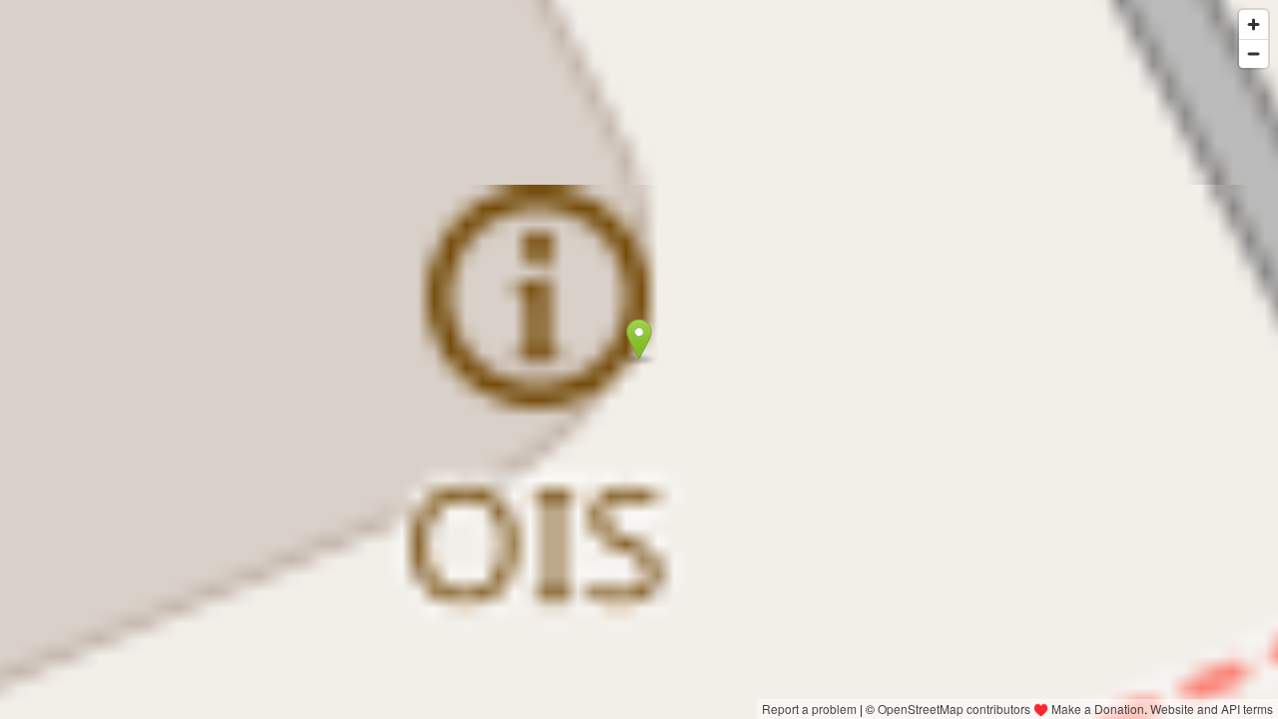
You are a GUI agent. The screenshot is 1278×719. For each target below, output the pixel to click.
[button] (639, 340)
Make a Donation (1097, 708)
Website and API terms (1211, 708)
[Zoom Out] (1253, 53)
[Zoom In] (1253, 24)
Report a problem (809, 708)
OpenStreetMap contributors (954, 708)
